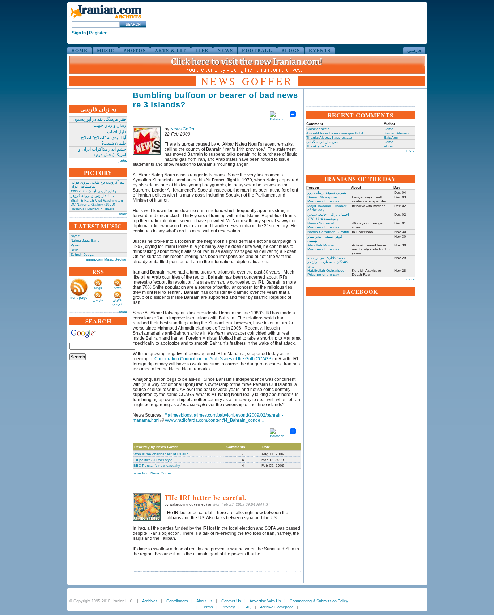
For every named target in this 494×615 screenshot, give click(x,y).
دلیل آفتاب (116, 131)
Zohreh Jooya (82, 255)
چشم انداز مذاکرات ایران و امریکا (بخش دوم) (102, 152)
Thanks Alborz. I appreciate (329, 137)
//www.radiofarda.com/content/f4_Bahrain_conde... (214, 420)
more (123, 214)
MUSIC (106, 50)
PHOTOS (134, 50)
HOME (79, 50)
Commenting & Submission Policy (319, 601)
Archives (150, 601)
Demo (388, 129)
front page (79, 298)
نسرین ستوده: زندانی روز (326, 192)
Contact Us (231, 601)
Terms (207, 607)
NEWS (225, 50)
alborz (389, 146)
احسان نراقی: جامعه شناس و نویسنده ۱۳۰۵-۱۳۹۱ (328, 216)
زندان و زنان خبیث (109, 125)
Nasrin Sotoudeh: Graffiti (328, 232)
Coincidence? (317, 129)
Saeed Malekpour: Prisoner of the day (323, 199)
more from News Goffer (152, 473)
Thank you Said (319, 146)
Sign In (79, 32)
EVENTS (320, 50)
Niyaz (75, 236)
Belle (75, 250)
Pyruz (75, 245)
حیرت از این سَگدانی (322, 142)
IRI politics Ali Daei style (153, 460)
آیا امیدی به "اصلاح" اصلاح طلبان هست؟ (103, 140)
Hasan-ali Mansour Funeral (93, 209)
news (118, 288)
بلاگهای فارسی (117, 302)
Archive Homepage (277, 607)
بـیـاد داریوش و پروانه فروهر (92, 196)
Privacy (228, 607)
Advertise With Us (265, 601)
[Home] (105, 19)
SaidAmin (392, 137)
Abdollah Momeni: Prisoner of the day (323, 247)
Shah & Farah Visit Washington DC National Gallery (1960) (97, 202)
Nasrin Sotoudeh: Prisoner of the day (323, 225)
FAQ (248, 607)
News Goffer (182, 129)
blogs (98, 288)
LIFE (201, 50)
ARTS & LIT (170, 50)
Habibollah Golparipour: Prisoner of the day (327, 272)
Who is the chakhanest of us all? (160, 454)
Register (98, 32)
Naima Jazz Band (85, 240)
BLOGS (290, 50)
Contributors (177, 601)
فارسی (414, 50)
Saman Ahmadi (396, 133)
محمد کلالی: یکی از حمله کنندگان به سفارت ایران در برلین (327, 262)
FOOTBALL (257, 50)
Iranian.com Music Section (105, 259)
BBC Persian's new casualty (156, 466)
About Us (204, 601)
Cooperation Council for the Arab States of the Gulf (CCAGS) (213, 358)
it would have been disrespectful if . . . (338, 133)
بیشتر (123, 160)
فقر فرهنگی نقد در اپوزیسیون (99, 119)
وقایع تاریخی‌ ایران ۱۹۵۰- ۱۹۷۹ (93, 191)
